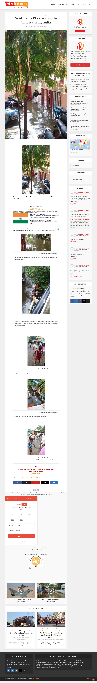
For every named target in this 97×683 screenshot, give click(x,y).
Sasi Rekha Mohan (41, 26)
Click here (80, 151)
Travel (58, 631)
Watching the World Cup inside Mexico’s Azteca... (79, 114)
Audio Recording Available (17, 628)
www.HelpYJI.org (36, 473)
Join (77, 4)
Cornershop (36, 678)
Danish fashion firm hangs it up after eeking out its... (79, 127)
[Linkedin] (76, 301)
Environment (30, 15)
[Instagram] (84, 301)
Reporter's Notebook (47, 631)
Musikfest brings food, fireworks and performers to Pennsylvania (21, 633)
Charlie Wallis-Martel (22, 639)
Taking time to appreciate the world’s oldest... (79, 120)
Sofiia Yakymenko (59, 639)
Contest (61, 4)
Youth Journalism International (36, 209)
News (36, 15)
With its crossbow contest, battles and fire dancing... (78, 108)
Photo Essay (42, 15)
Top (30, 628)
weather (47, 478)
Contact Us (89, 678)
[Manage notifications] (93, 679)
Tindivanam (40, 478)
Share (80, 206)
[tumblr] (80, 301)
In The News (70, 4)
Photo (74, 203)
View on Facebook (74, 206)
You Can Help (80, 65)
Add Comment (25, 637)
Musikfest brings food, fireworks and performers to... (79, 102)
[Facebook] (72, 301)
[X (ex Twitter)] (88, 301)
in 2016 (49, 494)
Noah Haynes (75, 129)
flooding (16, 478)
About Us (53, 4)
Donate (84, 4)
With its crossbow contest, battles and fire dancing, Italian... (51, 635)
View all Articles (80, 31)
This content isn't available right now (80, 219)
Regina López (75, 116)
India (21, 478)
